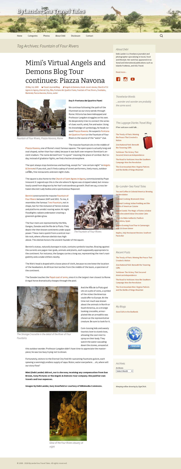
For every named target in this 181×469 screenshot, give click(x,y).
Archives (119, 368)
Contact (89, 35)
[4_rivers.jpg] (96, 212)
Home (19, 35)
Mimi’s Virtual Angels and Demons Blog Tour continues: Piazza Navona (65, 72)
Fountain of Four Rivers (86, 90)
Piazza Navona (40, 93)
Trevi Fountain (55, 202)
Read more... (121, 72)
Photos (46, 35)
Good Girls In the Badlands (127, 311)
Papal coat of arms (58, 277)
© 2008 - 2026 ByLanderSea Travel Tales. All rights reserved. (42, 463)
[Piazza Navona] (41, 117)
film (51, 90)
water (55, 93)
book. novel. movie (89, 87)
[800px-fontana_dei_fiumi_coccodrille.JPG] (47, 309)
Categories (33, 35)
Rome (49, 93)
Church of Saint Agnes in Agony (70, 178)
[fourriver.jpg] (68, 415)
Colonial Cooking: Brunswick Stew (130, 199)
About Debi (60, 35)
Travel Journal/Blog (52, 87)
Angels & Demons (72, 87)
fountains (101, 90)
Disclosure (75, 35)
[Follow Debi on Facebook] (119, 80)
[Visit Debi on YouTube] (133, 80)
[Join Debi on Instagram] (126, 80)
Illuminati (29, 93)
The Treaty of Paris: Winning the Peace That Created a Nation (127, 137)
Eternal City (44, 90)
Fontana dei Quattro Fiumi (65, 90)
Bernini (29, 195)
